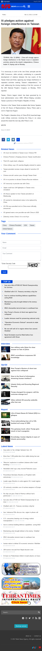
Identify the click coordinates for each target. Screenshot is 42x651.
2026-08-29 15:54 (10, 545)
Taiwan (32, 225)
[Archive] (39, 618)
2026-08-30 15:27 (10, 458)
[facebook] (32, 618)
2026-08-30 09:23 (10, 489)
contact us (37, 636)
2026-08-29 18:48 (19, 520)
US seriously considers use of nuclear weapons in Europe (22, 487)
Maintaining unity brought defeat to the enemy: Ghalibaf (21, 531)
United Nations (7, 229)
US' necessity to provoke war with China (16, 183)
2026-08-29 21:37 (10, 508)
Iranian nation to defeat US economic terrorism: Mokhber (21, 543)
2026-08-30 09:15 (17, 496)
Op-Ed (4, 365)
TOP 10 (6, 281)
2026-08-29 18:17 (10, 527)
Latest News (7, 446)
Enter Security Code (8, 263)
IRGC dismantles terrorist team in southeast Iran (21, 308)
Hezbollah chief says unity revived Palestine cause (20, 469)
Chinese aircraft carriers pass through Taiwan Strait (20, 175)
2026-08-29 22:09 (13, 502)
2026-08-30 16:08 (10, 452)
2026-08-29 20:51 (10, 514)
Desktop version (21, 626)
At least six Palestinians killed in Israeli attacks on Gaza (21, 556)
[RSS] (36, 618)
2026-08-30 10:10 (10, 483)
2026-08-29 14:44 (10, 552)
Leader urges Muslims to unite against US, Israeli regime (21, 481)
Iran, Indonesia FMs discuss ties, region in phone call (20, 512)
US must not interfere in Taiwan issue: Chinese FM (19, 153)
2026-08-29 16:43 (10, 539)
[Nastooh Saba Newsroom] (33, 647)
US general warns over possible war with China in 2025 (21, 212)
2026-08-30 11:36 (18, 477)
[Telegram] (23, 618)
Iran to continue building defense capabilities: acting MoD (21, 525)
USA (25, 225)
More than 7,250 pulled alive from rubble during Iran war (21, 456)
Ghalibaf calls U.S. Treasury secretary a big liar (20, 291)
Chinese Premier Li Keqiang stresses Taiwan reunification (22, 157)
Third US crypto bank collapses (13, 161)
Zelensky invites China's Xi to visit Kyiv (16, 216)
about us (28, 636)
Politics (4, 14)
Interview (5, 344)
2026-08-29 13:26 (10, 558)
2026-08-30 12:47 (10, 471)
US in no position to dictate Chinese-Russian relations (20, 179)
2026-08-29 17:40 (10, 533)
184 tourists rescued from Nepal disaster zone (18, 550)
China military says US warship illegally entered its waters (22, 165)
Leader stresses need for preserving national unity (21, 318)
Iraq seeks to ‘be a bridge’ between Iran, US (17, 450)
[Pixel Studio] (39, 647)
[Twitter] (29, 618)
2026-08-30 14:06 (16, 464)
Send (4, 272)
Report (4, 409)
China (4, 225)
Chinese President (15, 225)
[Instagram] (26, 618)
